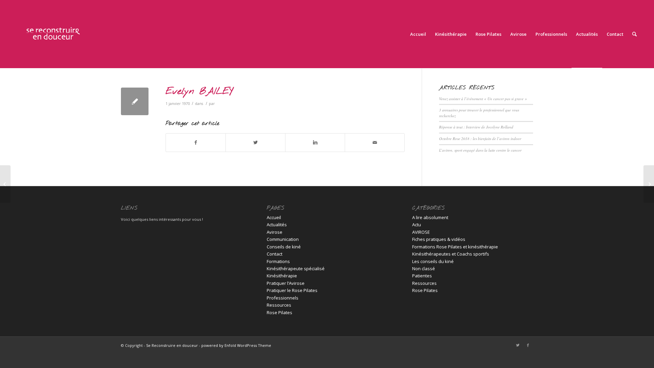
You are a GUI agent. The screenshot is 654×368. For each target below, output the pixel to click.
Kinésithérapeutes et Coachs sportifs (450, 254)
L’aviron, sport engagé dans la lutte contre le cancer (480, 150)
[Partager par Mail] (374, 142)
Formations (278, 261)
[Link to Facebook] (528, 345)
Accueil (274, 217)
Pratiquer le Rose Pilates (292, 290)
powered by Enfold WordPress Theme (236, 345)
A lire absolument (430, 217)
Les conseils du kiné (433, 261)
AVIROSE (421, 232)
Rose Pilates (279, 312)
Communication (283, 239)
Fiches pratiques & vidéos (438, 239)
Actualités (277, 224)
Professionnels (282, 298)
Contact (274, 254)
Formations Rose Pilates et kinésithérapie (455, 247)
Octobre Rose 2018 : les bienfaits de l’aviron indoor (480, 138)
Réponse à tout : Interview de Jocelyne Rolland (476, 126)
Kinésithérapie (282, 276)
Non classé (423, 268)
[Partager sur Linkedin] (315, 142)
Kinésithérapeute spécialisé (296, 268)
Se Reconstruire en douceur (172, 345)
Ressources (279, 305)
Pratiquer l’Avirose (286, 283)
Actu (416, 224)
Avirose (274, 232)
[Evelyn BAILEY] (135, 101)
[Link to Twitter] (518, 345)
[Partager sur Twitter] (255, 142)
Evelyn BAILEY (199, 91)
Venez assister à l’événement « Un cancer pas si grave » (483, 98)
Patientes (422, 276)
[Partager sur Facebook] (195, 142)
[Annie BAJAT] (5, 184)
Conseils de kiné (284, 247)
